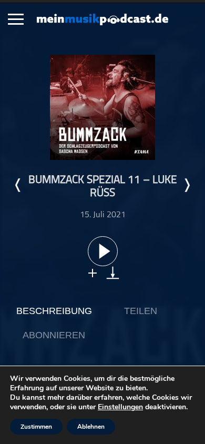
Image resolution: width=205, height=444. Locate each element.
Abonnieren (54, 335)
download (112, 272)
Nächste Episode (186, 185)
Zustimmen (36, 426)
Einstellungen (120, 407)
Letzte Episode (18, 185)
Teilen (140, 311)
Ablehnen (91, 426)
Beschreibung (54, 311)
